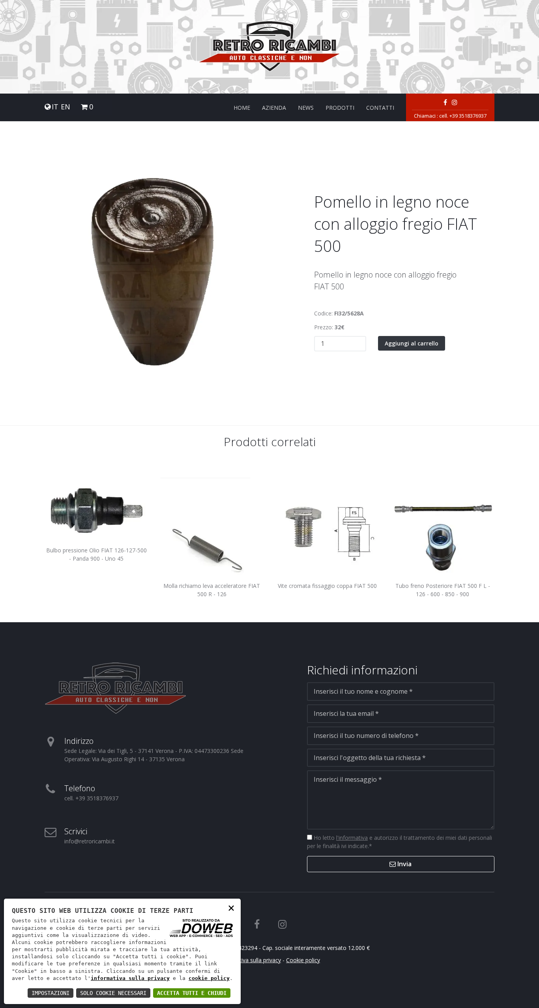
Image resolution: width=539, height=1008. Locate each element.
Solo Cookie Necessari (113, 993)
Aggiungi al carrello (411, 343)
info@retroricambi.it (89, 841)
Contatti (380, 107)
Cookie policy (303, 960)
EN (65, 106)
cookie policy (209, 978)
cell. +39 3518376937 (463, 115)
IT (55, 106)
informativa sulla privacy (130, 978)
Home (242, 107)
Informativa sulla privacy (250, 960)
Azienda (274, 107)
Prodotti (340, 107)
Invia (404, 864)
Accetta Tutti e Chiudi (191, 993)
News (306, 107)
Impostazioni (50, 993)
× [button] (231, 907)
